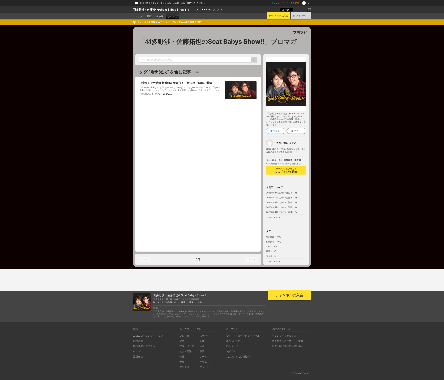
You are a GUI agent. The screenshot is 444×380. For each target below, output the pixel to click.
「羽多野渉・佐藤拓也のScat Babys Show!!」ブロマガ (218, 41)
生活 (202, 346)
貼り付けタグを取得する (164, 302)
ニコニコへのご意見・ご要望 (288, 340)
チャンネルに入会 (278, 15)
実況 (183, 3)
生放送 (155, 3)
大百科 (176, 3)
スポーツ (204, 335)
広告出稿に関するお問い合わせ (289, 346)
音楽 (182, 361)
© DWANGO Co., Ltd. (301, 373)
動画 (142, 3)
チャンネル (166, 3)
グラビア (204, 366)
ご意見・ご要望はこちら (190, 302)
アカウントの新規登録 (238, 356)
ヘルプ (136, 351)
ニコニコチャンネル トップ (148, 335)
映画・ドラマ (187, 346)
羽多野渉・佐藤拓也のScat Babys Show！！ (161, 9)
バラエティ (206, 361)
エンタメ (184, 366)
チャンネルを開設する (284, 335)
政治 (202, 351)
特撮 (182, 356)
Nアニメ (191, 3)
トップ (138, 16)
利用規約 (138, 340)
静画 (148, 3)
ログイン (275, 3)
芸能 (202, 340)
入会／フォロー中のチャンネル (243, 335)
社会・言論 (186, 351)
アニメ (216, 10)
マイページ (232, 346)
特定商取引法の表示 (144, 346)
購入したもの (233, 340)
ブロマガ (172, 16)
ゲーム (203, 356)
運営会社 (138, 356)
